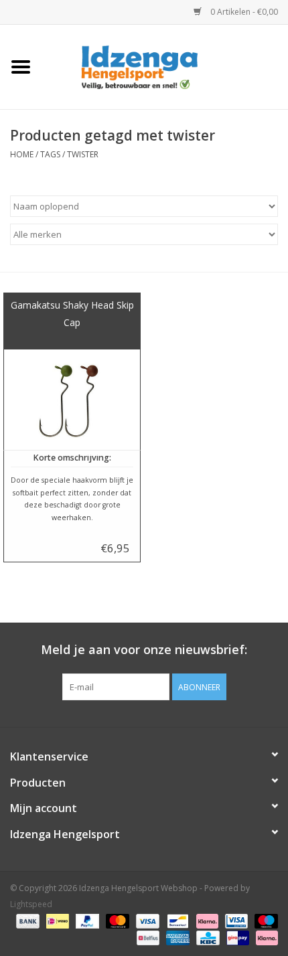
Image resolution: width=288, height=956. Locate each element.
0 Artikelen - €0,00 (243, 11)
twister (82, 154)
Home (21, 154)
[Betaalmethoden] (26, 921)
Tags (50, 154)
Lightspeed (31, 904)
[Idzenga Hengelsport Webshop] (164, 66)
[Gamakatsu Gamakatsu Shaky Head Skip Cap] (72, 399)
